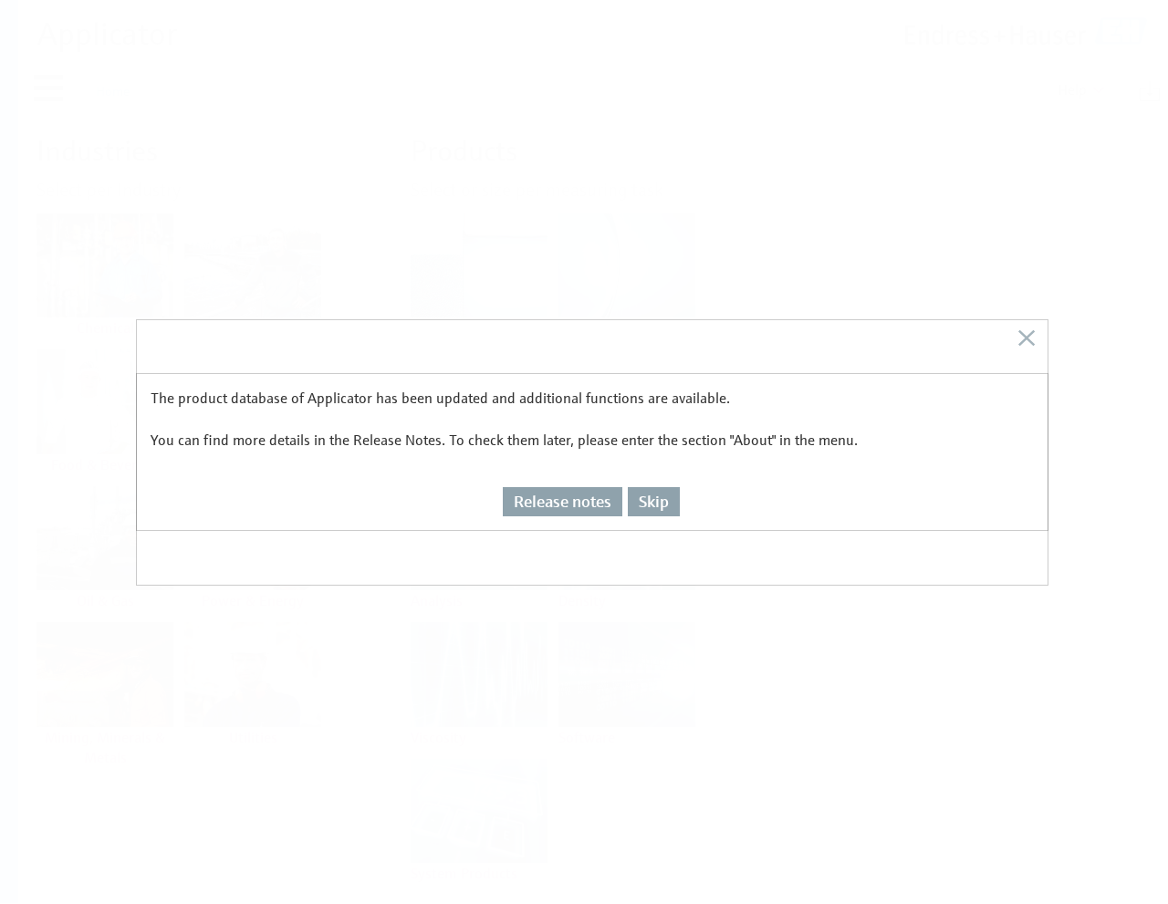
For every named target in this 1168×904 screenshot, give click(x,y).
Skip (654, 501)
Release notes (562, 501)
